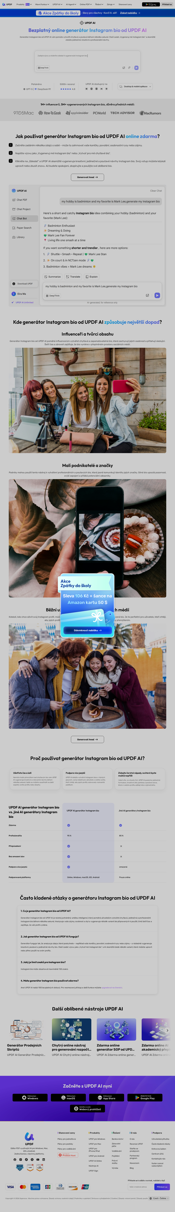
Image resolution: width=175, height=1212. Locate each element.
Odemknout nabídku (86, 630)
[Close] (87, 642)
